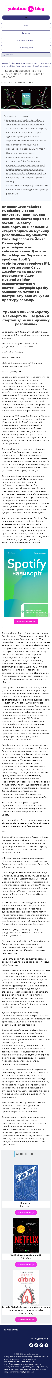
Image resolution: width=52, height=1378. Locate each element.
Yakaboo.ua (11, 1329)
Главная (4, 63)
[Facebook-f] (31, 1345)
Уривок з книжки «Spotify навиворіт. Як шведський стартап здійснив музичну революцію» (27, 189)
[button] (26, 25)
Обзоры (14, 63)
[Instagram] (36, 1345)
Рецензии (24, 63)
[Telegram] (41, 1345)
